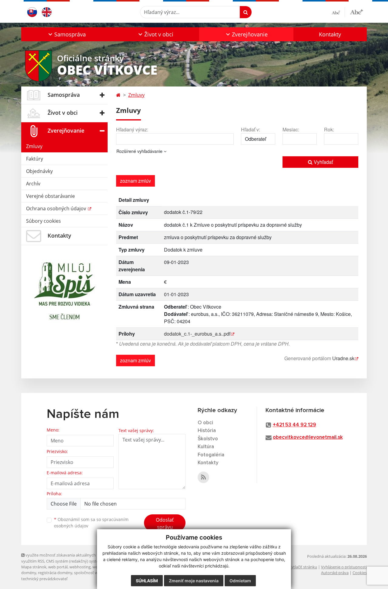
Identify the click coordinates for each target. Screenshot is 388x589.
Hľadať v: (250, 129)
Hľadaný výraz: (132, 129)
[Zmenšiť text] (338, 12)
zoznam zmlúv (135, 180)
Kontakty (330, 34)
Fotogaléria (211, 455)
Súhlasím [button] (147, 580)
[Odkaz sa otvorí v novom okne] (203, 477)
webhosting (80, 567)
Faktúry (34, 158)
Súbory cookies (43, 221)
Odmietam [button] (240, 580)
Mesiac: (291, 129)
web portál (58, 567)
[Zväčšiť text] (356, 11)
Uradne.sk (343, 358)
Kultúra (206, 446)
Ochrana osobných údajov (56, 208)
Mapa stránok (33, 567)
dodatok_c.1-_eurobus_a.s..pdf (197, 333)
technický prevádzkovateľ (44, 578)
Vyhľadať (323, 161)
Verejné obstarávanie (50, 196)
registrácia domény (55, 572)
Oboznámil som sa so (91, 522)
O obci (205, 422)
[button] (66, 34)
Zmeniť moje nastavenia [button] (194, 580)
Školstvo (208, 439)
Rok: (329, 129)
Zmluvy (34, 146)
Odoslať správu (165, 523)
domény (28, 572)
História (207, 430)
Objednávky (39, 171)
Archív (33, 183)
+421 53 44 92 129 (294, 425)
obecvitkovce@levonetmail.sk (308, 437)
